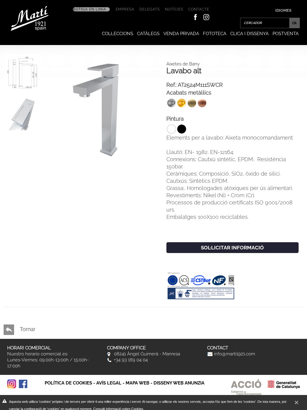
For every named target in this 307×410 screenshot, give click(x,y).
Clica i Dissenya (249, 33)
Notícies (174, 9)
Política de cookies (68, 383)
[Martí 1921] (29, 18)
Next (16, 180)
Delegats (149, 9)
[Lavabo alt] (22, 73)
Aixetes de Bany (183, 64)
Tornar (27, 329)
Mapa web (137, 383)
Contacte (198, 9)
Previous (16, 202)
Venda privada (181, 33)
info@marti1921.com (234, 354)
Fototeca (214, 33)
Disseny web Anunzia (179, 383)
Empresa (125, 9)
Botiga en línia (89, 9)
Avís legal (108, 383)
